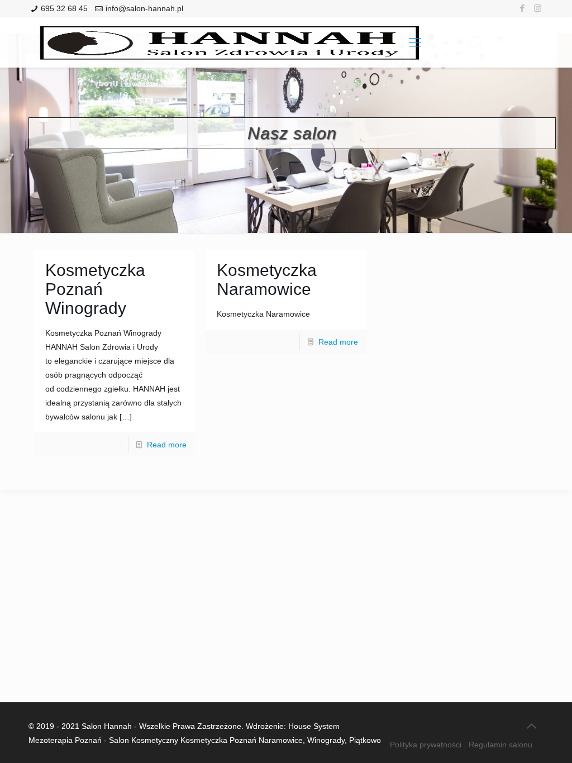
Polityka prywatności (425, 744)
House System (314, 726)
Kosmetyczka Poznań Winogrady (95, 289)
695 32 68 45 (64, 8)
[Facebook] (522, 8)
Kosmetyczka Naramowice (267, 279)
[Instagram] (538, 8)
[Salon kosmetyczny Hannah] (229, 42)
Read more (167, 444)
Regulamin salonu (500, 744)
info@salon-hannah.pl (144, 8)
